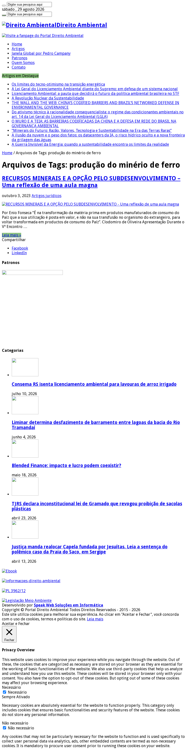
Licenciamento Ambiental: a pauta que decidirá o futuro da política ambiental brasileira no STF (95, 93)
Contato (19, 67)
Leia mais (95, 619)
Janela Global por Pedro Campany (41, 53)
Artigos (18, 48)
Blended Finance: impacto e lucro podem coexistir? (66, 465)
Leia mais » (11, 235)
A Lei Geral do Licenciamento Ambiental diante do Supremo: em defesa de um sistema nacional (95, 89)
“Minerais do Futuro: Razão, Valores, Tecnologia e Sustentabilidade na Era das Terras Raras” (92, 130)
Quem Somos (23, 62)
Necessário (17, 692)
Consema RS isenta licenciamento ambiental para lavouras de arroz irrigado (94, 384)
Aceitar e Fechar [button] (16, 623)
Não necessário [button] (15, 723)
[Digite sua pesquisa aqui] (4, 5)
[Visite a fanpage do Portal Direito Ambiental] (43, 35)
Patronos (19, 58)
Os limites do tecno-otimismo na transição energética (58, 84)
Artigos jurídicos (46, 195)
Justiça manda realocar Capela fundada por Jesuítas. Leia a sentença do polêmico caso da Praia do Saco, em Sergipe (90, 549)
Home (17, 44)
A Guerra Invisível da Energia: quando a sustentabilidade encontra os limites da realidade (90, 144)
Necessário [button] (11, 687)
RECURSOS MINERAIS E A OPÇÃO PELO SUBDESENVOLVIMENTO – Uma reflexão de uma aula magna (91, 182)
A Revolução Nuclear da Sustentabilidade (48, 98)
